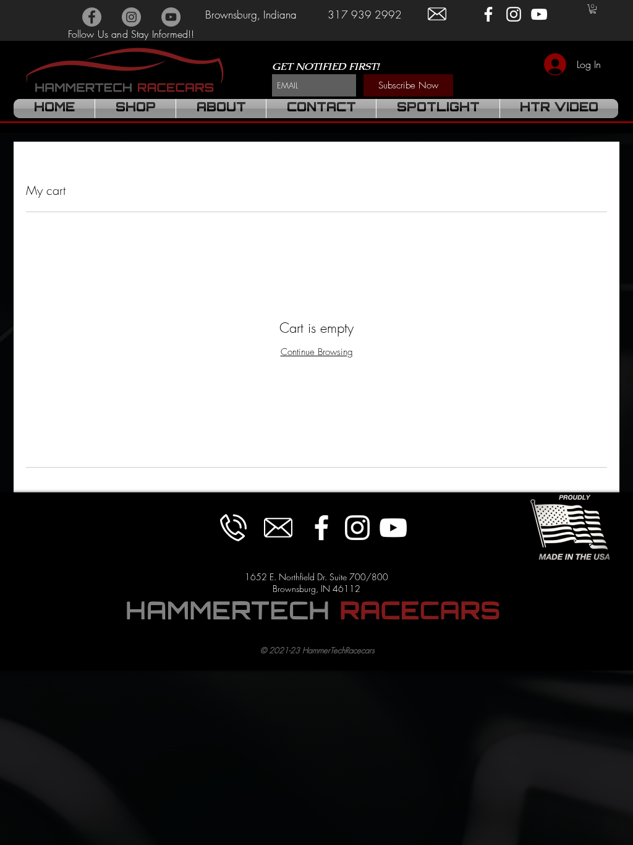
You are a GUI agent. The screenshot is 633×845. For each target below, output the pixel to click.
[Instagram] (131, 17)
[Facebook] (91, 17)
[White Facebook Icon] (488, 14)
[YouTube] (171, 17)
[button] (592, 9)
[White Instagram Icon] (514, 14)
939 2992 (375, 14)
